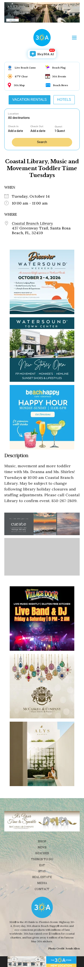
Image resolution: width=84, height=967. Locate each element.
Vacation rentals (29, 99)
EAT (42, 865)
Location (13, 113)
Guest (58, 126)
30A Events (59, 76)
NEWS (42, 847)
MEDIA (42, 883)
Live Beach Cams (25, 67)
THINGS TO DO (42, 859)
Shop (42, 841)
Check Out (36, 126)
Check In (13, 126)
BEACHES (42, 853)
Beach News (60, 85)
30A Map (19, 85)
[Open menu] (74, 37)
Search (42, 142)
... (19, 131)
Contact (42, 889)
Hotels (64, 99)
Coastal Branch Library (32, 223)
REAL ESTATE (42, 877)
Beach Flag (59, 67)
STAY (42, 871)
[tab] (29, 99)
